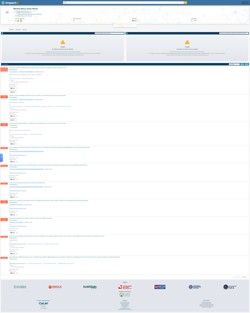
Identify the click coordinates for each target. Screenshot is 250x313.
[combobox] (126, 2)
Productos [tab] (4, 29)
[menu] (125, 25)
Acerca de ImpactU (125, 302)
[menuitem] (121, 25)
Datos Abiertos (125, 306)
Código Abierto (125, 304)
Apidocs (125, 307)
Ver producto (13, 69)
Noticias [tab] (24, 29)
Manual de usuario (125, 303)
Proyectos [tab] (18, 29)
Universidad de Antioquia (25, 11)
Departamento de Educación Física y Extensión (29, 14)
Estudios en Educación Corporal (24, 16)
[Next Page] (240, 277)
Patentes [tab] (11, 29)
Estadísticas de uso (125, 308)
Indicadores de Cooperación (125, 309)
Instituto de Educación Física (24, 12)
